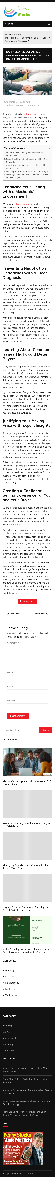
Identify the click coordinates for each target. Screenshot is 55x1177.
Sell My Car (27, 601)
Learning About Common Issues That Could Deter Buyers (25, 167)
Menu (9, 24)
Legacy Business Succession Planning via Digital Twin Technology (26, 909)
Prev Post (15, 613)
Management (12, 983)
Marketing (10, 989)
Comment (13, 642)
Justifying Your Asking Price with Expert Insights (27, 171)
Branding (10, 970)
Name (11, 672)
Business (9, 976)
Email (10, 686)
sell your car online (33, 114)
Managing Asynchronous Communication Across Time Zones (26, 867)
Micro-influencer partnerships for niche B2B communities (27, 783)
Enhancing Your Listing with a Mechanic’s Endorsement (24, 154)
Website (11, 700)
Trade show (11, 995)
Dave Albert (18, 105)
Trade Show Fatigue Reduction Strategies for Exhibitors (26, 825)
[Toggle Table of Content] (47, 148)
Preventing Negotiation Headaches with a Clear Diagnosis (27, 160)
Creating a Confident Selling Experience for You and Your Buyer (27, 176)
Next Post (40, 613)
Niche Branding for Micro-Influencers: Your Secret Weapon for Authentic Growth (26, 951)
